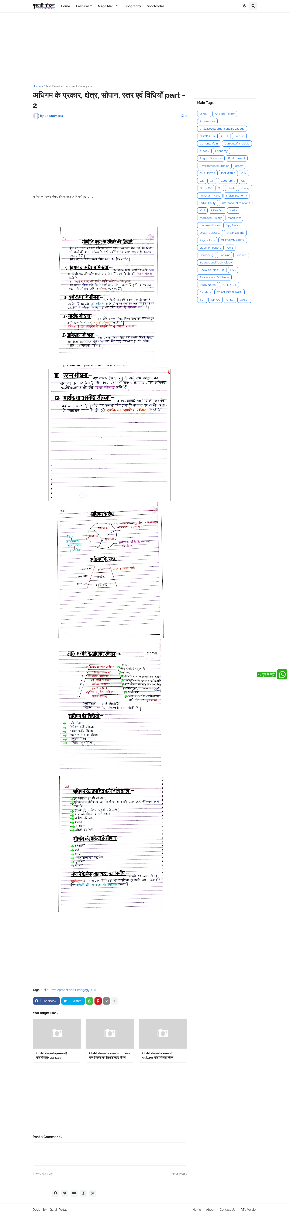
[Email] (106, 1001)
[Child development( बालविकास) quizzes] (57, 1034)
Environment (236, 158)
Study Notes (207, 284)
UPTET (204, 113)
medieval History (211, 217)
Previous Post (44, 1174)
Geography (228, 180)
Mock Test (234, 217)
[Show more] (114, 1001)
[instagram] (83, 1193)
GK (243, 180)
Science (241, 255)
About (210, 1209)
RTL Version (249, 1209)
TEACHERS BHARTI (229, 292)
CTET (95, 990)
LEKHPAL (217, 210)
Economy (221, 151)
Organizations (235, 232)
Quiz (230, 247)
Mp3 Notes (233, 225)
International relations (236, 203)
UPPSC (215, 299)
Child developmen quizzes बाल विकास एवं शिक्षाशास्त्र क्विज (109, 1055)
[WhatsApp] (89, 1001)
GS (219, 188)
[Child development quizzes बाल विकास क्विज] (163, 1034)
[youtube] (74, 1193)
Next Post (178, 1174)
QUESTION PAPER (232, 240)
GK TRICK (206, 188)
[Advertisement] (145, 48)
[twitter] (64, 1193)
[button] (244, 6)
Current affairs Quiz (237, 143)
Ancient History (225, 113)
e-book (204, 151)
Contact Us (227, 1209)
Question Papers (210, 247)
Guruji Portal (58, 1209)
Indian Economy (236, 195)
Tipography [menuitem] (132, 6)
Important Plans (210, 195)
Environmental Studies (214, 165)
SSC (233, 270)
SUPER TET (229, 284)
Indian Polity (207, 203)
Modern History (210, 225)
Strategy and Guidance (214, 277)
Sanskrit (225, 255)
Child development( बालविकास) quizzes (51, 1055)
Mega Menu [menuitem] (106, 6)
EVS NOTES (207, 173)
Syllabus (205, 292)
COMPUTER (207, 136)
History (245, 188)
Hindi (231, 188)
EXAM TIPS (228, 173)
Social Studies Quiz (212, 270)
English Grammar (211, 158)
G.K (202, 180)
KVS (202, 210)
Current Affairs (209, 143)
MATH (234, 210)
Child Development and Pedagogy (68, 86)
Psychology (207, 240)
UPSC (230, 299)
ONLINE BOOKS (210, 232)
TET (202, 299)
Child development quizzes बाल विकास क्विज (157, 1055)
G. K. (243, 173)
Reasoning (206, 255)
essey (239, 165)
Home (37, 86)
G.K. (212, 180)
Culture (239, 136)
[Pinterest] (98, 1001)
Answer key (207, 121)
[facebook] (55, 1193)
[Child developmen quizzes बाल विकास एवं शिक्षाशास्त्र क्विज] (110, 1034)
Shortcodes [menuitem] (155, 6)
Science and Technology (216, 262)
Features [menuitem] (82, 6)
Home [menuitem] (65, 6)
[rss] (92, 1193)
